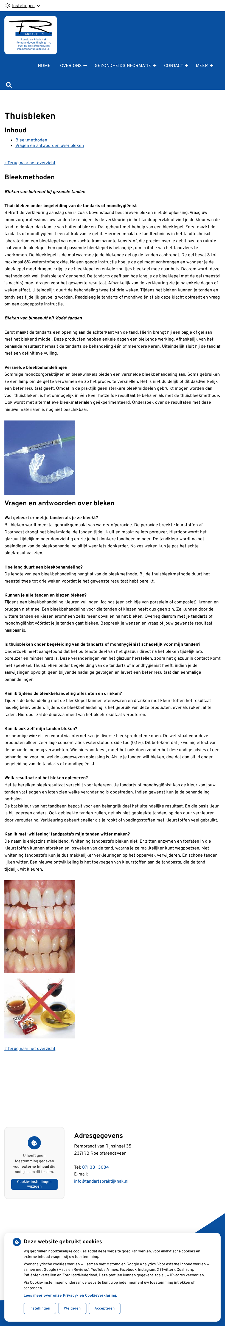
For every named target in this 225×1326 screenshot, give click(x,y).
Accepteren (104, 1308)
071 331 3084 (95, 1167)
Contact (173, 66)
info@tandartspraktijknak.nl (101, 1181)
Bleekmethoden (31, 140)
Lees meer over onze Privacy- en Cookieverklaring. (70, 1295)
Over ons (71, 66)
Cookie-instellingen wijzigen (34, 1184)
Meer (202, 66)
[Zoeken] (8, 86)
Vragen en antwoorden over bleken (49, 146)
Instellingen (39, 1308)
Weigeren (72, 1308)
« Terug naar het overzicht (29, 163)
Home (44, 66)
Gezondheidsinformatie (123, 66)
